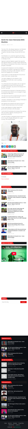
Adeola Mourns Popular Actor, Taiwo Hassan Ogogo (16, 161)
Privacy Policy (21, 423)
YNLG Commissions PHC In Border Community (15, 190)
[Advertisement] (14, 15)
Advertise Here (11, 424)
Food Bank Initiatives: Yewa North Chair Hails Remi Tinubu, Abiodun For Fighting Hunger (17, 197)
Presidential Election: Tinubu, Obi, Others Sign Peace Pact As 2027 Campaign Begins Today (17, 218)
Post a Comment (5, 179)
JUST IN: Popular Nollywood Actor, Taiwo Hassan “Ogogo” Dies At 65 (17, 167)
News (5, 37)
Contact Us (18, 424)
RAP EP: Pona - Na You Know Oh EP (15, 391)
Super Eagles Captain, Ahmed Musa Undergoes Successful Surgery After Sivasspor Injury (16, 376)
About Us (10, 423)
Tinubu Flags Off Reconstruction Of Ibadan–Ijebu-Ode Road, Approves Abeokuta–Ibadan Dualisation (16, 155)
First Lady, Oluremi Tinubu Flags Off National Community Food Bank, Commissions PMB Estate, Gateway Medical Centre (16, 210)
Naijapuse (4, 44)
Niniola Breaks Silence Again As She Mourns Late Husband (16, 410)
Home (2, 37)
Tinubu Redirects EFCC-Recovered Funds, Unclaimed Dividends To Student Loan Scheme (17, 231)
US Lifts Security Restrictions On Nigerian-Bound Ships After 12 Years (16, 224)
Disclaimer (15, 423)
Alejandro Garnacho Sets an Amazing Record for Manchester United (16, 363)
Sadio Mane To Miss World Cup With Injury (16, 369)
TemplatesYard (18, 427)
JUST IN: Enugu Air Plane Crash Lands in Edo (16, 404)
